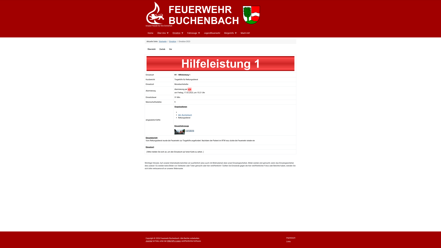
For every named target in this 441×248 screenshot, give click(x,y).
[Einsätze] (181, 33)
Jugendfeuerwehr (212, 33)
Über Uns (161, 33)
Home (150, 33)
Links (288, 241)
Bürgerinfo (229, 33)
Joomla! (149, 241)
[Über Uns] (167, 33)
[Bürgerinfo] (235, 33)
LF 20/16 (190, 131)
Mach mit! (245, 33)
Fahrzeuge (192, 33)
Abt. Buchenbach (185, 115)
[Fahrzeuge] (198, 33)
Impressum (290, 238)
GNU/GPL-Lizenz (174, 241)
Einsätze (176, 33)
